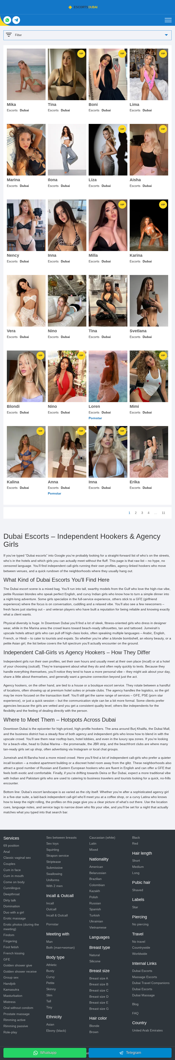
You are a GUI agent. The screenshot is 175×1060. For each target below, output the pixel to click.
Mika (11, 104)
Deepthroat (11, 894)
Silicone (94, 961)
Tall (48, 1001)
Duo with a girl (13, 912)
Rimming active (14, 1020)
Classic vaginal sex (17, 857)
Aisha (135, 180)
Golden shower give (17, 965)
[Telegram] (16, 20)
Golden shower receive (20, 971)
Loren (94, 406)
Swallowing (54, 874)
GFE (6, 959)
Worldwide (139, 953)
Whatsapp (48, 1053)
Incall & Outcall (57, 915)
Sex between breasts (61, 837)
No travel (138, 941)
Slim (49, 995)
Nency (13, 255)
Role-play (10, 1032)
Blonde (94, 1026)
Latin (92, 843)
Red (135, 843)
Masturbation (12, 995)
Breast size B (98, 984)
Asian (50, 1024)
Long (135, 873)
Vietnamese (97, 927)
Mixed (93, 849)
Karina (136, 255)
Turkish (94, 915)
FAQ (135, 1013)
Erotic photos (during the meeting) (21, 927)
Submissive (54, 867)
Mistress (9, 1002)
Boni (93, 104)
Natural (94, 955)
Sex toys (52, 843)
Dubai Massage (143, 995)
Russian (95, 903)
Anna (53, 482)
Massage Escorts (144, 977)
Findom (8, 935)
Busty (50, 971)
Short (136, 860)
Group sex (10, 977)
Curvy (50, 977)
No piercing (140, 924)
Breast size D (98, 996)
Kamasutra (11, 989)
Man (49, 941)
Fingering (10, 941)
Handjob (9, 983)
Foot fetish (11, 947)
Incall (50, 903)
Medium (138, 867)
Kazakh (94, 891)
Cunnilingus (11, 888)
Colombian (97, 885)
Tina (52, 104)
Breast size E (98, 1002)
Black (136, 837)
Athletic (51, 965)
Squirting (52, 849)
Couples (9, 864)
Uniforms (52, 880)
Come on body (14, 882)
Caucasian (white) (102, 837)
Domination (11, 906)
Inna (52, 255)
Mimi (134, 406)
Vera (11, 331)
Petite (50, 983)
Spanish (95, 909)
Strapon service (57, 855)
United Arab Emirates (147, 1030)
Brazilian (95, 879)
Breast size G (99, 1008)
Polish (93, 897)
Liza (93, 180)
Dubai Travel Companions (151, 983)
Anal (6, 851)
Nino (52, 331)
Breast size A (98, 978)
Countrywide (141, 947)
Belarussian (97, 873)
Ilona (52, 180)
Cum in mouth (13, 876)
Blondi (13, 406)
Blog (135, 1004)
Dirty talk (9, 900)
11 (163, 513)
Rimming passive (15, 1026)
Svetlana (138, 331)
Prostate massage (16, 1014)
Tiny (49, 1007)
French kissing (13, 953)
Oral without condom (18, 1008)
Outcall (51, 909)
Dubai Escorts (142, 971)
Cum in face (12, 870)
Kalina (13, 482)
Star (135, 907)
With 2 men (54, 886)
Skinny (51, 989)
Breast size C (98, 990)
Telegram (133, 1053)
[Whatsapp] (7, 20)
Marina (13, 180)
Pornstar (52, 924)
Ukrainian (96, 921)
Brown (93, 1032)
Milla (93, 255)
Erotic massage (14, 918)
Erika (135, 482)
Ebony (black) (56, 1030)
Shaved (137, 890)
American (96, 867)
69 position (11, 845)
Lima (134, 104)
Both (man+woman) (60, 947)
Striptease (53, 862)
